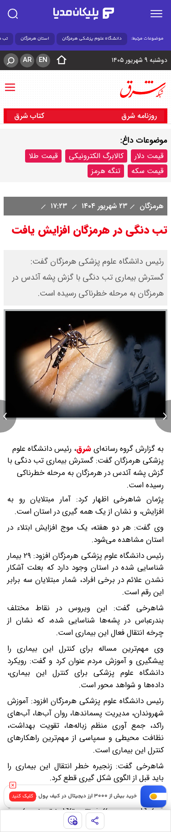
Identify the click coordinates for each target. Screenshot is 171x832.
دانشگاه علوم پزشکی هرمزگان (92, 38)
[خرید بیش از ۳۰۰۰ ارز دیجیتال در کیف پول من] (153, 796)
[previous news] (8, 416)
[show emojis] (72, 820)
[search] (12, 13)
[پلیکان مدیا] (83, 13)
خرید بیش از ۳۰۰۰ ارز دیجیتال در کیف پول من (83, 796)
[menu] (156, 13)
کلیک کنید (22, 796)
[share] (95, 820)
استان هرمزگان (35, 38)
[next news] (163, 416)
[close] (12, 785)
